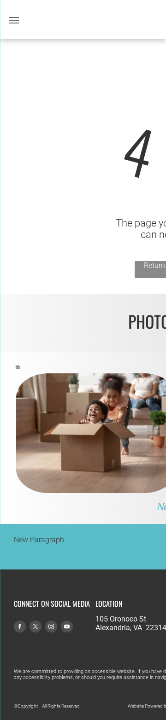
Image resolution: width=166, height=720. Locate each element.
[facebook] (20, 628)
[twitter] (36, 628)
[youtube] (67, 628)
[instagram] (51, 628)
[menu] (14, 20)
